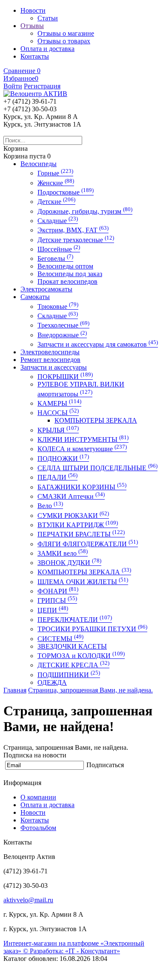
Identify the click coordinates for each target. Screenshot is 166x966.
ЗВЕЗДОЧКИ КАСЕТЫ (72, 646)
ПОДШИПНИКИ (68, 674)
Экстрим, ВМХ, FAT (73, 230)
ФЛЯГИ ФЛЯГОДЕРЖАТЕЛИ (87, 544)
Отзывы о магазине (65, 33)
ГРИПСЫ (57, 600)
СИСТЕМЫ (60, 638)
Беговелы (55, 258)
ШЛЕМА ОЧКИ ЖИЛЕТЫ (82, 581)
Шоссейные (58, 249)
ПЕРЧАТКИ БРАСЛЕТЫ (81, 534)
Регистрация (42, 86)
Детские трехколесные (75, 239)
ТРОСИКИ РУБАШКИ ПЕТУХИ (92, 629)
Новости (33, 812)
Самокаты (35, 296)
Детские (56, 201)
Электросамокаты (46, 289)
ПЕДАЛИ (57, 477)
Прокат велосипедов (67, 281)
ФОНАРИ (57, 591)
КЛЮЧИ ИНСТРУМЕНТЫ (83, 439)
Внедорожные (62, 335)
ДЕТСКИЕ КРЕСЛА (73, 665)
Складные (57, 220)
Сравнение (21, 70)
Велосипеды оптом (65, 266)
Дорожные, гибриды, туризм (84, 211)
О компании (38, 797)
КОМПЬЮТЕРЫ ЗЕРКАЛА (95, 420)
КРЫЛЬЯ (58, 430)
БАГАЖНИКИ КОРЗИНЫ (81, 487)
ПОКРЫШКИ (65, 376)
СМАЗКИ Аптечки (71, 496)
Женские (55, 182)
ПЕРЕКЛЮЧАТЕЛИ (74, 619)
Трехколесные (63, 325)
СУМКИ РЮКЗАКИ (73, 515)
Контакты (34, 820)
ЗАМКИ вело (62, 553)
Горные (55, 173)
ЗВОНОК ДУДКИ (69, 562)
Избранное (20, 78)
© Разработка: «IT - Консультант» (71, 951)
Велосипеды (38, 163)
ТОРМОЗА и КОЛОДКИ (81, 655)
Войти (12, 86)
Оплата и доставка (47, 804)
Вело (50, 505)
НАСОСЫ (58, 412)
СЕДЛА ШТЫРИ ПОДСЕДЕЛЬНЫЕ (97, 468)
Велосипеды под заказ (69, 273)
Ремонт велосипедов (50, 359)
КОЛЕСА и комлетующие (82, 448)
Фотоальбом (38, 827)
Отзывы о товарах (63, 41)
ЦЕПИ (52, 610)
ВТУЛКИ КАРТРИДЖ (77, 524)
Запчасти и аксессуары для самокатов (97, 344)
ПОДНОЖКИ (63, 458)
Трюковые (57, 306)
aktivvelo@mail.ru (28, 900)
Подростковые (65, 192)
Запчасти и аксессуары (53, 367)
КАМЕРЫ (59, 403)
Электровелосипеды (50, 352)
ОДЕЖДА (52, 682)
